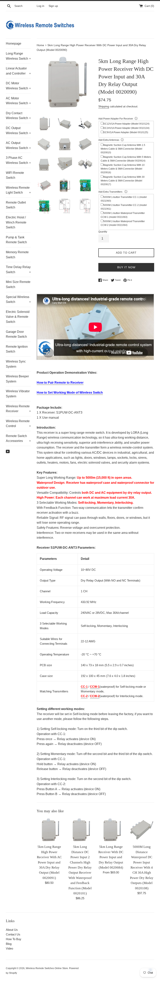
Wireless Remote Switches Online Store (47, 968)
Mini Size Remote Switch (18, 284)
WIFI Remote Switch (15, 175)
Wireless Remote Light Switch (18, 190)
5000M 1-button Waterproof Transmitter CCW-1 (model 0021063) (123, 215)
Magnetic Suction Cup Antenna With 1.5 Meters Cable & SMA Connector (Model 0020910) (123, 149)
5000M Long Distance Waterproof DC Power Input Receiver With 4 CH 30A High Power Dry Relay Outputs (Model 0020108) (141, 867)
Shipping (103, 106)
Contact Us (13, 934)
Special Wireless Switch (18, 299)
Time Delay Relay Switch (18, 269)
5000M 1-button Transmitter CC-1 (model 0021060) (124, 199)
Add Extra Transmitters (110, 191)
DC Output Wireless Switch (18, 130)
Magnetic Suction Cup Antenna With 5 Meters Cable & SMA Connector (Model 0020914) (126, 159)
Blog (9, 943)
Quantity (102, 231)
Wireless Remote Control (18, 423)
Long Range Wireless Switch (18, 56)
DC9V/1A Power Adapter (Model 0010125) (125, 132)
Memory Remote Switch (17, 254)
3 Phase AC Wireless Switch (18, 160)
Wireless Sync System (16, 364)
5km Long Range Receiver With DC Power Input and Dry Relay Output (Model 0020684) (110, 857)
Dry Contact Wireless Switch (18, 115)
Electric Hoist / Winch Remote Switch (16, 222)
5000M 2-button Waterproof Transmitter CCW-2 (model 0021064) (123, 223)
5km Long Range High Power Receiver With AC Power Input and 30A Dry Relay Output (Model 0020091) (49, 862)
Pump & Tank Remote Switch (16, 240)
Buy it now (126, 267)
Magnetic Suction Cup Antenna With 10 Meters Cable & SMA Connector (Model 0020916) (123, 169)
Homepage (13, 43)
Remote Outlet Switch (16, 205)
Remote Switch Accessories (18, 438)
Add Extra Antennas (108, 140)
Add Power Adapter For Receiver (115, 118)
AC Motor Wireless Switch (18, 101)
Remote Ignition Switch (17, 349)
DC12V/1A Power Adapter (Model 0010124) (126, 123)
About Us (12, 929)
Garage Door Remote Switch (16, 334)
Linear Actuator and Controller (18, 71)
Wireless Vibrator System (18, 394)
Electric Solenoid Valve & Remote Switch (17, 316)
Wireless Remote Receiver (18, 409)
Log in (40, 5)
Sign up (53, 5)
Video (9, 948)
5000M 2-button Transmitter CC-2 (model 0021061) (124, 207)
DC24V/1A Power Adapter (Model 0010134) (126, 128)
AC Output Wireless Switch (18, 145)
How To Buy (13, 939)
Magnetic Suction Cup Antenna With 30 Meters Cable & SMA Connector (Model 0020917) (123, 181)
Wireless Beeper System (17, 379)
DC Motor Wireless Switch (18, 86)
